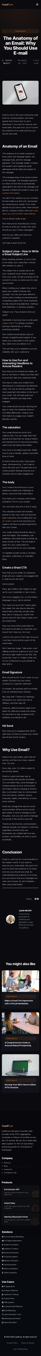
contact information (11, 193)
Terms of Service (27, 1343)
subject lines (7, 323)
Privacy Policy (12, 1343)
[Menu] (37, 4)
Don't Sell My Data (20, 1349)
